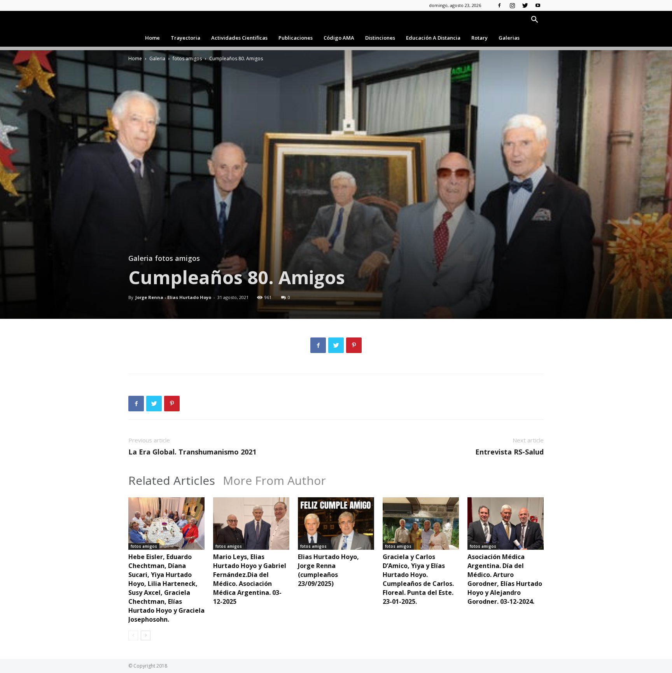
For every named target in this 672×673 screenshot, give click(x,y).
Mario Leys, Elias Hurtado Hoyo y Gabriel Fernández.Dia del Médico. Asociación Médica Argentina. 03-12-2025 (249, 579)
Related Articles (171, 481)
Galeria (157, 58)
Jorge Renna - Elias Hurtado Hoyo (173, 297)
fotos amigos (187, 58)
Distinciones (380, 37)
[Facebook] (499, 5)
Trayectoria (185, 37)
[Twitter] (525, 5)
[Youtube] (538, 5)
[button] (534, 20)
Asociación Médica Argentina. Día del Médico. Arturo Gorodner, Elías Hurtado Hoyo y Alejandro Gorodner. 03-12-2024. (504, 579)
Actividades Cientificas (239, 37)
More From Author (274, 481)
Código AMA (339, 37)
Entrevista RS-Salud (509, 451)
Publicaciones (295, 37)
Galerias (509, 37)
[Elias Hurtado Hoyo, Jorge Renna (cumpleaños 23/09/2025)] (336, 523)
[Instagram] (512, 5)
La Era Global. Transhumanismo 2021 (192, 451)
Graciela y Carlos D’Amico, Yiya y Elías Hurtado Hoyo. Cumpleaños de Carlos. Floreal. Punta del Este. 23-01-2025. (418, 579)
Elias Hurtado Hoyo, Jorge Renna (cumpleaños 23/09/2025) (328, 570)
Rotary (479, 37)
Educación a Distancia (433, 37)
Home (152, 37)
